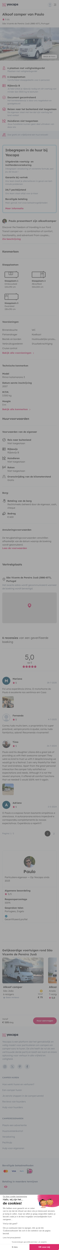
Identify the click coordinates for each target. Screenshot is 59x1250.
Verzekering (8, 1136)
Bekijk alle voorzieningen (17, 352)
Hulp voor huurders (12, 1107)
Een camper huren (12, 1090)
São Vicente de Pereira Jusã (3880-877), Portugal (25, 23)
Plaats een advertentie (14, 1125)
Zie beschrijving (11, 239)
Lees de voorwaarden (14, 548)
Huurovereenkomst (12, 1131)
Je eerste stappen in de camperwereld (23, 1095)
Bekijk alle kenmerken (15, 409)
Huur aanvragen (45, 1020)
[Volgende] (40, 970)
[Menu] (52, 4)
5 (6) (7, 19)
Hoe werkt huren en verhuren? (18, 1084)
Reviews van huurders (14, 1101)
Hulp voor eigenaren (13, 1148)
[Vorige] (5, 970)
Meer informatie (14, 208)
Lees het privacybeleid (11, 1238)
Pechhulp (7, 1142)
